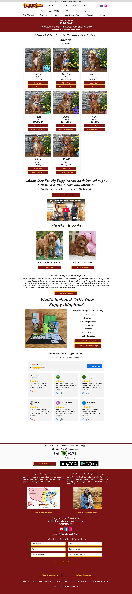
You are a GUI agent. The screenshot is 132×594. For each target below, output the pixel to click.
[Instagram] (105, 6)
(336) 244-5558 (54, 11)
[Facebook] (101, 6)
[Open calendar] (99, 554)
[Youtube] (98, 6)
